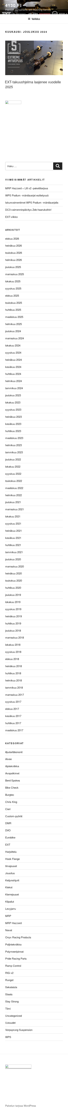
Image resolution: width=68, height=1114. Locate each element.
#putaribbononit (13, 752)
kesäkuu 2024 (13, 367)
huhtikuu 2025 (13, 309)
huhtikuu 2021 (13, 545)
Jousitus (10, 873)
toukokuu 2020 (13, 580)
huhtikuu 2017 (13, 723)
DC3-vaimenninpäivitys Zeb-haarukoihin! (28, 209)
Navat (8, 930)
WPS (8, 1037)
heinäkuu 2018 (13, 666)
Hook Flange (12, 859)
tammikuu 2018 (14, 687)
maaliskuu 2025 (14, 317)
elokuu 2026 (12, 238)
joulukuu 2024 (13, 331)
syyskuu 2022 (13, 473)
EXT (7, 844)
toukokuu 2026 (13, 252)
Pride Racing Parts (16, 958)
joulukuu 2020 (13, 559)
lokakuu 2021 (12, 516)
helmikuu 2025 (13, 324)
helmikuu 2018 (13, 680)
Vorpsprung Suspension (18, 1030)
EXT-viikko (11, 217)
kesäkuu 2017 (13, 716)
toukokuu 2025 (13, 302)
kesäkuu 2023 (13, 424)
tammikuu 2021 (14, 552)
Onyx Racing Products (18, 937)
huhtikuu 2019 (13, 623)
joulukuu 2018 (13, 630)
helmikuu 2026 (13, 260)
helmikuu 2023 (13, 445)
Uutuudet (10, 1022)
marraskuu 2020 (14, 566)
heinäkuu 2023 (13, 416)
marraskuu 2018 (14, 637)
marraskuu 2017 (14, 694)
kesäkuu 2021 (13, 538)
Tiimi (8, 1008)
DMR (8, 823)
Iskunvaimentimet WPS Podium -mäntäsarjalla (31, 202)
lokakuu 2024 (12, 345)
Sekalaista (11, 987)
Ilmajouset (11, 866)
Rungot (9, 980)
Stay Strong (12, 1001)
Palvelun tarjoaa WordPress (20, 1105)
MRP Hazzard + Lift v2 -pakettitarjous (26, 188)
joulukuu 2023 (13, 395)
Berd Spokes (12, 780)
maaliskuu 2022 (14, 488)
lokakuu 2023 (12, 402)
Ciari (7, 809)
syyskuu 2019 (13, 609)
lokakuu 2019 (12, 602)
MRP (8, 916)
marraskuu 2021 (14, 509)
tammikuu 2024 (14, 388)
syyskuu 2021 (13, 523)
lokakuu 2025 (12, 281)
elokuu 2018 (12, 659)
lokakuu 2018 (12, 644)
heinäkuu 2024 (13, 359)
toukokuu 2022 (13, 481)
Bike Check (11, 787)
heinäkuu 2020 (13, 573)
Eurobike (10, 837)
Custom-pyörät (13, 816)
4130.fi (13, 5)
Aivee (8, 759)
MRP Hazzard (13, 923)
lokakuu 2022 (12, 466)
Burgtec (9, 794)
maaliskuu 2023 (14, 438)
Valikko (36, 19)
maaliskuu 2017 (14, 730)
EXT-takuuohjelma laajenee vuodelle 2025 (33, 84)
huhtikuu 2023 (13, 431)
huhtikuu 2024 (13, 374)
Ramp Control (13, 965)
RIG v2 (9, 973)
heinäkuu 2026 (13, 245)
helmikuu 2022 (13, 495)
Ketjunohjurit (12, 880)
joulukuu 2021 (13, 502)
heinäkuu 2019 (13, 616)
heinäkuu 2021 (13, 530)
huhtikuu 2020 (13, 587)
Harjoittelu (11, 851)
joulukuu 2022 (13, 459)
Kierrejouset (12, 894)
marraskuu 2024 (14, 338)
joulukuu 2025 (13, 267)
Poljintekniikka (13, 944)
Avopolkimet (12, 773)
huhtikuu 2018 (13, 673)
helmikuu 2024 (13, 381)
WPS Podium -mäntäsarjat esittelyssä (26, 195)
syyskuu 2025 (13, 288)
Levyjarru (10, 908)
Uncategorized (13, 1015)
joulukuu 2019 (13, 595)
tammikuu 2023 (14, 452)
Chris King (11, 802)
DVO (8, 830)
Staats (9, 994)
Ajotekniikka (12, 766)
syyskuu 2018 (13, 652)
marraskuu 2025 (14, 274)
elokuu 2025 (12, 295)
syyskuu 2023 (13, 409)
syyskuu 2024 (13, 352)
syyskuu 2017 (13, 701)
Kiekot (8, 887)
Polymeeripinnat (14, 951)
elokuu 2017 (12, 709)
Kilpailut (9, 901)
